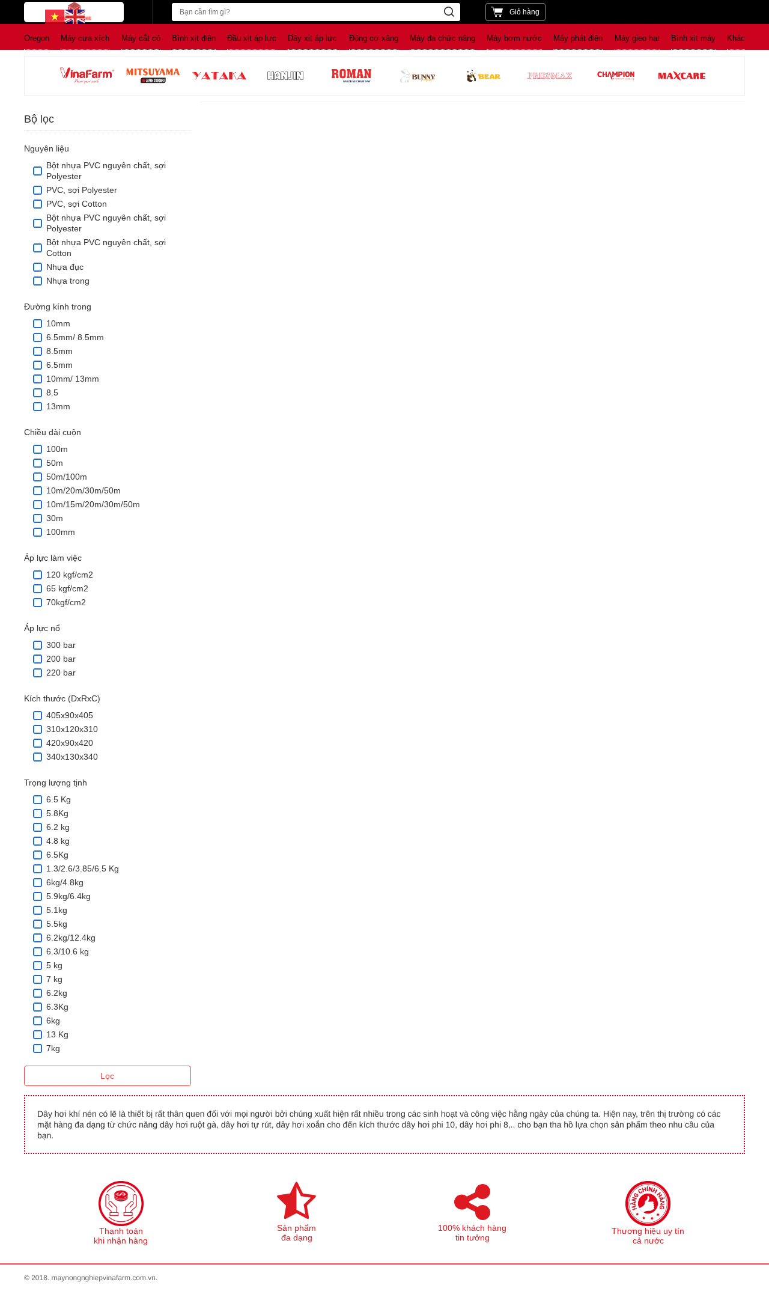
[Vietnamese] (55, 16)
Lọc (107, 1076)
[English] (75, 16)
